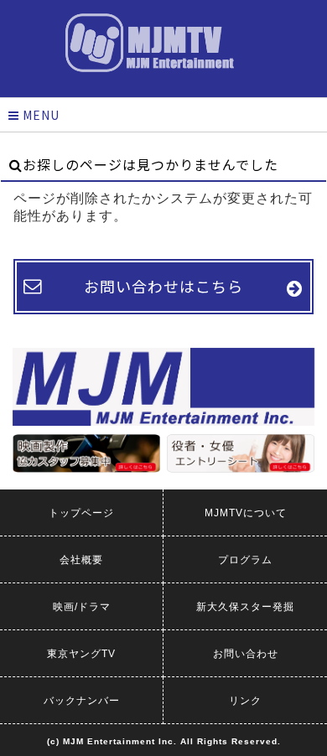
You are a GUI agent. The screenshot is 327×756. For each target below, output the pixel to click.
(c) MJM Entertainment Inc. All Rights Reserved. (164, 741)
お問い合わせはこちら (163, 286)
